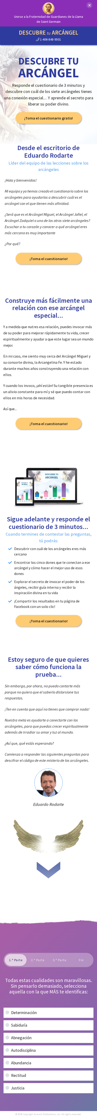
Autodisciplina (23, 1050)
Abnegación (21, 1037)
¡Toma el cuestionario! (49, 258)
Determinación (24, 1012)
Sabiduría (19, 1025)
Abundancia (21, 1062)
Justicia (17, 1088)
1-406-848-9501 (50, 39)
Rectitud (18, 1075)
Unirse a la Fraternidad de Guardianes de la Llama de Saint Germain (48, 19)
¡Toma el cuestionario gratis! (48, 118)
